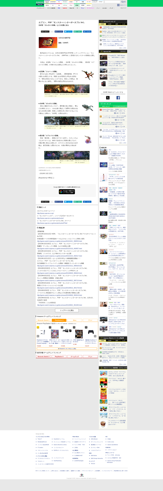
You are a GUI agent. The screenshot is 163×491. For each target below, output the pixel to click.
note (79, 31)
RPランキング (106, 106)
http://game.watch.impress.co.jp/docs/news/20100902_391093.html (59, 305)
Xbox (74, 320)
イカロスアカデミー (96, 450)
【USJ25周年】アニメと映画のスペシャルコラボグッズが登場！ (117, 238)
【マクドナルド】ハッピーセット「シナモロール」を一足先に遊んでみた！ (117, 415)
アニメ (90, 320)
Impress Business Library (60, 444)
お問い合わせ (54, 470)
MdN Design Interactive (97, 458)
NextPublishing (58, 460)
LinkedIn (88, 31)
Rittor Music (76, 436)
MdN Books (94, 455)
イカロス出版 (92, 436)
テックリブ (92, 461)
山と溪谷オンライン (79, 452)
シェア (60, 31)
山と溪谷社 (75, 450)
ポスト (46, 31)
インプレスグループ (107, 470)
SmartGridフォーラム (59, 439)
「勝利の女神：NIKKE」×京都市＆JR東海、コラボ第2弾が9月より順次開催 (116, 291)
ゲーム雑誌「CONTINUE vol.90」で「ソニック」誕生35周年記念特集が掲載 (116, 167)
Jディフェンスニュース (97, 442)
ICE (106, 436)
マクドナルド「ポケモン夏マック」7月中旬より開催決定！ (117, 380)
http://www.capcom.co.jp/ (45, 213)
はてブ (69, 31)
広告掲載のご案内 (64, 470)
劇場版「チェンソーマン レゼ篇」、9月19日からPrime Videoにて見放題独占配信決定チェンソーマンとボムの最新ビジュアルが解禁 (114, 41)
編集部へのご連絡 (75, 470)
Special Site (107, 51)
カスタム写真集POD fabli (114, 458)
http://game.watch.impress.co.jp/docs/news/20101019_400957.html (59, 248)
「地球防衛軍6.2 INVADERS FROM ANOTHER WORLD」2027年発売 (117, 216)
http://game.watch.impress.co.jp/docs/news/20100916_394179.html (59, 288)
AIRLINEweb (94, 439)
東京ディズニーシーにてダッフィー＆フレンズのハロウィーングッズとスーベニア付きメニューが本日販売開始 (114, 37)
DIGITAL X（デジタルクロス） (61, 450)
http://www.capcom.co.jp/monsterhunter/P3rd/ (52, 223)
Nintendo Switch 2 (43, 320)
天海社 (109, 439)
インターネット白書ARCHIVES (46, 464)
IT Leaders (40, 447)
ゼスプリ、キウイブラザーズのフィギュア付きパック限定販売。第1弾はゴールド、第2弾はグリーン (114, 345)
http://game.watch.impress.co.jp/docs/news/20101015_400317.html (59, 256)
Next (95, 336)
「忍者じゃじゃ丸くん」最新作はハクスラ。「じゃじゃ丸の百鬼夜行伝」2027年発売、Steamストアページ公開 (113, 45)
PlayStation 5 (59, 320)
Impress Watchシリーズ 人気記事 (113, 338)
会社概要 (97, 470)
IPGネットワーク (110, 452)
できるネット (41, 461)
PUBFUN (108, 447)
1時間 (102, 24)
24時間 (109, 24)
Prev (38, 336)
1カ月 (123, 24)
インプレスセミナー (59, 447)
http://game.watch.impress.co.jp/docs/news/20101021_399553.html (59, 241)
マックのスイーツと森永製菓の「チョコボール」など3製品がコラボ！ (117, 422)
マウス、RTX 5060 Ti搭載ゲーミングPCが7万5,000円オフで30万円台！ (116, 83)
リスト (51, 31)
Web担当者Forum (42, 442)
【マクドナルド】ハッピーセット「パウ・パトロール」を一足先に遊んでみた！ (117, 409)
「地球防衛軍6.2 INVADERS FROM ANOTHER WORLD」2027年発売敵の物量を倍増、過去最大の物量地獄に (114, 28)
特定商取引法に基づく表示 (121, 470)
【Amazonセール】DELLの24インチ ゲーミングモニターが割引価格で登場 (116, 330)
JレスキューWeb (95, 447)
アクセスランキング (109, 21)
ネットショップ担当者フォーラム (62, 442)
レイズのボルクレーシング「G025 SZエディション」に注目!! (117, 70)
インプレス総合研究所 (43, 444)
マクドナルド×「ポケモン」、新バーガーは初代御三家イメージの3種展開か (117, 402)
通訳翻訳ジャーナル (96, 444)
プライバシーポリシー (87, 470)
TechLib (93, 463)
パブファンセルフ (111, 450)
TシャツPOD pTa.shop (113, 455)
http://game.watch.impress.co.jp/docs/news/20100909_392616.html (59, 295)
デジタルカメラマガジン (44, 458)
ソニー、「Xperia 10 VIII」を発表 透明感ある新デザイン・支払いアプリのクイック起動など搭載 (114, 357)
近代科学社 (75, 458)
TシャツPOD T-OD (79, 444)
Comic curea (110, 442)
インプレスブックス (59, 458)
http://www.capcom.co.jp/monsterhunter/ (50, 218)
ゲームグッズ (75, 356)
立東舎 (76, 447)
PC (77, 8)
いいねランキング (120, 106)
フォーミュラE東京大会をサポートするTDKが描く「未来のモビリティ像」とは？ (117, 63)
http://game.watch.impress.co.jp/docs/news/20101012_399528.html (59, 266)
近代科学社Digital (78, 460)
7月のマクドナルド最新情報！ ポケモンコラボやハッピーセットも (115, 368)
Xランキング (107, 104)
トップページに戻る (67, 310)
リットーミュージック (80, 439)
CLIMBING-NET (78, 455)
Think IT (40, 439)
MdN (90, 453)
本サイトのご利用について (42, 470)
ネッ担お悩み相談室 (43, 453)
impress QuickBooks (112, 444)
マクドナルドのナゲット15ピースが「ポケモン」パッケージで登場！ (117, 391)
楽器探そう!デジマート (80, 442)
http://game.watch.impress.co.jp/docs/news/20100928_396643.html (59, 273)
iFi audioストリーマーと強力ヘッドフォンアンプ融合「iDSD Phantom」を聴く (116, 77)
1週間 (116, 24)
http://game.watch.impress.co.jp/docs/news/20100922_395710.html (59, 280)
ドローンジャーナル (43, 450)
